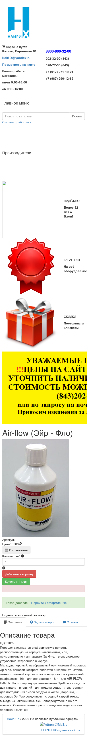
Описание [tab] (14, 622)
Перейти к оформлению (49, 602)
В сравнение (18, 550)
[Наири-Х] (43, 22)
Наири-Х (13, 718)
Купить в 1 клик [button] (16, 581)
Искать (77, 116)
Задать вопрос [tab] (44, 622)
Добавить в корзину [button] (19, 574)
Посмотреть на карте (18, 64)
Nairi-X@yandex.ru (16, 57)
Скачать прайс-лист (16, 122)
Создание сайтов (60, 730)
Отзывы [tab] (72, 622)
